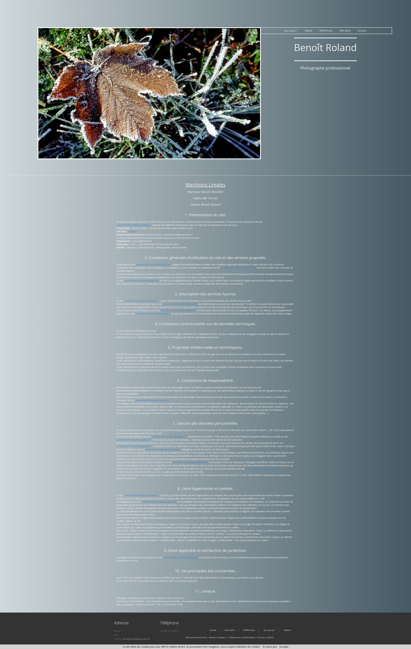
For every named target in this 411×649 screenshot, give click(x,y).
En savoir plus (270, 646)
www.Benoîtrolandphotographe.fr (133, 224)
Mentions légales (217, 637)
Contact (361, 30)
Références (325, 30)
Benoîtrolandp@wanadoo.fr (136, 638)
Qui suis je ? (290, 30)
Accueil (213, 630)
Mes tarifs (344, 30)
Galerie (308, 30)
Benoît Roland (325, 47)
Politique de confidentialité (241, 637)
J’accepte (284, 646)
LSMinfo (132, 231)
